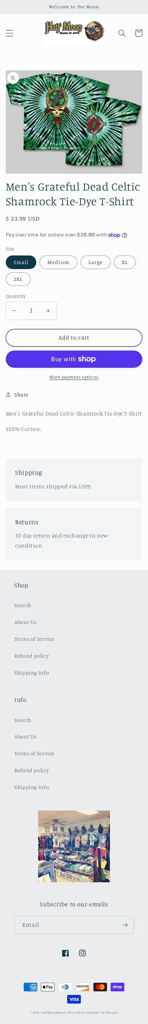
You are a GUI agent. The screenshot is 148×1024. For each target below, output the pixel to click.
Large (95, 262)
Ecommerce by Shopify (100, 1012)
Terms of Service (34, 639)
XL (125, 262)
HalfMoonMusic (54, 1012)
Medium (58, 262)
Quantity (16, 296)
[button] (9, 33)
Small (21, 262)
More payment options (74, 377)
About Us (25, 622)
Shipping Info (31, 673)
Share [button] (21, 394)
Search (22, 605)
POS (70, 1012)
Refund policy (31, 656)
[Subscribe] (125, 925)
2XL (18, 279)
